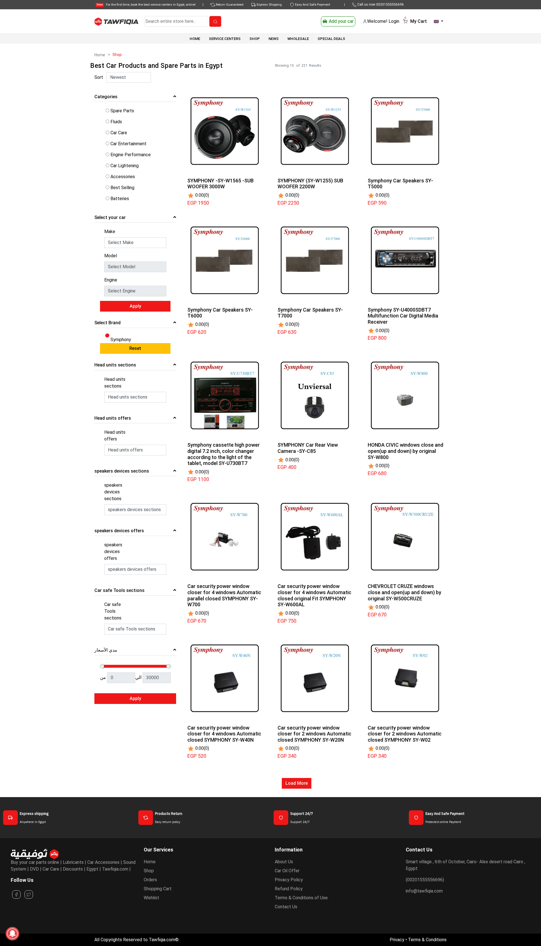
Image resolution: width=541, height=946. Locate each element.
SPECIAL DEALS (331, 39)
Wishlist (151, 897)
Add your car (341, 21)
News (274, 39)
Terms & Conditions (427, 939)
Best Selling (122, 187)
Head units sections (114, 383)
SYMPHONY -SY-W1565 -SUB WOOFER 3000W (220, 184)
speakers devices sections (113, 491)
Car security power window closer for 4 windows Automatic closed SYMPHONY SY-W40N (224, 734)
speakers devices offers (113, 551)
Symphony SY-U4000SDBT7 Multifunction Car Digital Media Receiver (403, 316)
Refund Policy (289, 888)
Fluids (116, 121)
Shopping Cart (158, 888)
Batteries (119, 198)
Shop (149, 870)
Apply (135, 306)
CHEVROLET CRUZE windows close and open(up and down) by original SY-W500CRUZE (404, 592)
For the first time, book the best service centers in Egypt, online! (146, 4)
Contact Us (286, 906)
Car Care (118, 132)
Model (110, 255)
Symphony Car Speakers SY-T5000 (400, 184)
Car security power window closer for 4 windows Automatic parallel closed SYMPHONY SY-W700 (224, 595)
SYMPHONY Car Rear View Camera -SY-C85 (308, 448)
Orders (150, 879)
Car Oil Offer (287, 870)
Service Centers (225, 39)
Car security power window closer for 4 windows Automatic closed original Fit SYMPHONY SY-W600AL (314, 595)
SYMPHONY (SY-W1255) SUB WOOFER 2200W (310, 184)
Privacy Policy (289, 879)
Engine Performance (130, 154)
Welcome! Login (383, 21)
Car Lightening (124, 165)
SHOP (254, 39)
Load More (296, 783)
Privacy (397, 939)
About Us (284, 861)
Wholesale (298, 39)
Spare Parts (122, 110)
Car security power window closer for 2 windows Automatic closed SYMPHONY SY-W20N (314, 734)
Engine (110, 280)
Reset (135, 348)
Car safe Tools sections (112, 611)
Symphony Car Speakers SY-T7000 (310, 313)
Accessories (122, 176)
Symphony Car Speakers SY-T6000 (220, 313)
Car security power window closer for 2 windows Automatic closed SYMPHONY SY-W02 (405, 734)
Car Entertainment (128, 143)
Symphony (120, 339)
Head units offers (114, 436)
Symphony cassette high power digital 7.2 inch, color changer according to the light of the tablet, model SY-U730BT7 (223, 454)
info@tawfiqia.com (424, 891)
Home (195, 39)
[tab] (135, 98)
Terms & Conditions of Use (301, 897)
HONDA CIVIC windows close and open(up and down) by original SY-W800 (405, 451)
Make (109, 231)
